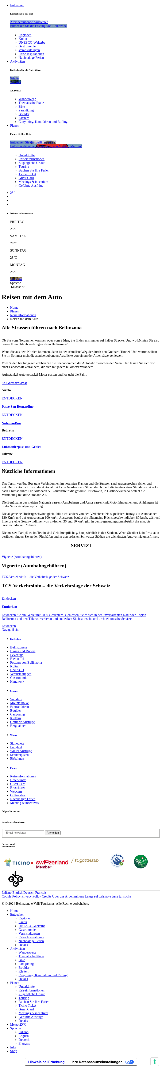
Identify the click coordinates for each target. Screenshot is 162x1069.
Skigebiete (17, 743)
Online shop (18, 795)
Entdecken (17, 5)
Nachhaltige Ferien (31, 57)
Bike (22, 106)
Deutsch (28, 892)
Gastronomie (27, 46)
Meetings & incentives (33, 182)
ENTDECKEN (12, 398)
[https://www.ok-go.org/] (16, 888)
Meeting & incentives (24, 803)
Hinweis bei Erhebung (46, 1062)
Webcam (16, 791)
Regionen (25, 35)
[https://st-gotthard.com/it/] (85, 867)
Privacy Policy (31, 896)
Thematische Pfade (31, 102)
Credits (46, 896)
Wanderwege (27, 99)
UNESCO (17, 670)
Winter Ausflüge (21, 751)
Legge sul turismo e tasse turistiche (108, 896)
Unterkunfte (18, 780)
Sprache (15, 283)
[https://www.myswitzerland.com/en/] (52, 867)
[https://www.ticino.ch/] (18, 867)
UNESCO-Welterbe (32, 42)
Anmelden (53, 832)
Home (14, 307)
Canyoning (17, 714)
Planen (14, 125)
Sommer (14, 691)
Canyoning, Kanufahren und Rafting (43, 121)
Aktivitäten (17, 61)
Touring (24, 166)
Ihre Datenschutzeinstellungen (97, 1062)
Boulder (24, 114)
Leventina (16, 655)
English (17, 892)
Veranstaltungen (29, 50)
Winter (13, 735)
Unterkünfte (27, 155)
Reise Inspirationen (31, 54)
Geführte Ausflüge (31, 185)
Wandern (16, 699)
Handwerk (17, 681)
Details (23, 945)
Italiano (7, 892)
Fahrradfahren (19, 707)
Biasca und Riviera (22, 651)
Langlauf (16, 747)
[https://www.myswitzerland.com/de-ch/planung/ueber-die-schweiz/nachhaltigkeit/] (141, 867)
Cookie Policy (11, 896)
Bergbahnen (18, 725)
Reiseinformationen (32, 159)
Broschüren (18, 787)
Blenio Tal (17, 658)
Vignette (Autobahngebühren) (22, 557)
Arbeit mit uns (74, 896)
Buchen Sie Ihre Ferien (34, 170)
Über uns (58, 896)
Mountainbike (19, 703)
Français (40, 892)
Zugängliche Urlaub (32, 163)
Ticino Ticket (27, 174)
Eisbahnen (17, 758)
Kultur (23, 38)
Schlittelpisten (19, 755)
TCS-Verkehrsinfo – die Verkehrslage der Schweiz (35, 577)
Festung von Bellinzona (26, 662)
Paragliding (26, 110)
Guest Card (26, 178)
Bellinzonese (18, 647)
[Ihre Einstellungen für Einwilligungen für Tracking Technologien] (155, 1062)
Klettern (24, 118)
